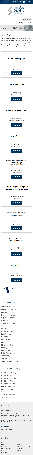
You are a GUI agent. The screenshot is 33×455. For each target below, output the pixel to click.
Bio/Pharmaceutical (8, 309)
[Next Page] (8, 291)
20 (14, 288)
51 (28, 288)
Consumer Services (8, 326)
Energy (3, 328)
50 (25, 288)
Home (3, 444)
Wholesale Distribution (9, 361)
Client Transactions (6, 448)
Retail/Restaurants (8, 353)
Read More (16, 73)
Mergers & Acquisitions (9, 386)
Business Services (8, 315)
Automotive (5, 307)
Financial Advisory (7, 375)
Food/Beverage (6, 334)
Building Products (7, 312)
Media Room (19, 448)
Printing (4, 348)
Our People (13, 22)
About (18, 444)
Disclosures (4, 452)
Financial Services (7, 331)
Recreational (5, 350)
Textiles (4, 358)
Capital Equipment (8, 318)
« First (4, 288)
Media (3, 342)
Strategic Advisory (8, 395)
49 (22, 288)
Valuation (4, 397)
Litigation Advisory (8, 384)
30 (17, 288)
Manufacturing (6, 339)
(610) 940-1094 (9, 437)
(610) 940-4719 (7, 438)
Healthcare (5, 337)
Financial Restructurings (10, 378)
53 (5, 292)
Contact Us (27, 22)
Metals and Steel (7, 345)
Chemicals (5, 320)
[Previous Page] (7, 288)
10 (12, 288)
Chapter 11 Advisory (8, 373)
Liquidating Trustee (8, 381)
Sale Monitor (5, 392)
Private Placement (8, 389)
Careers (20, 22)
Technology (5, 356)
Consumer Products (8, 323)
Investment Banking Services (23, 446)
